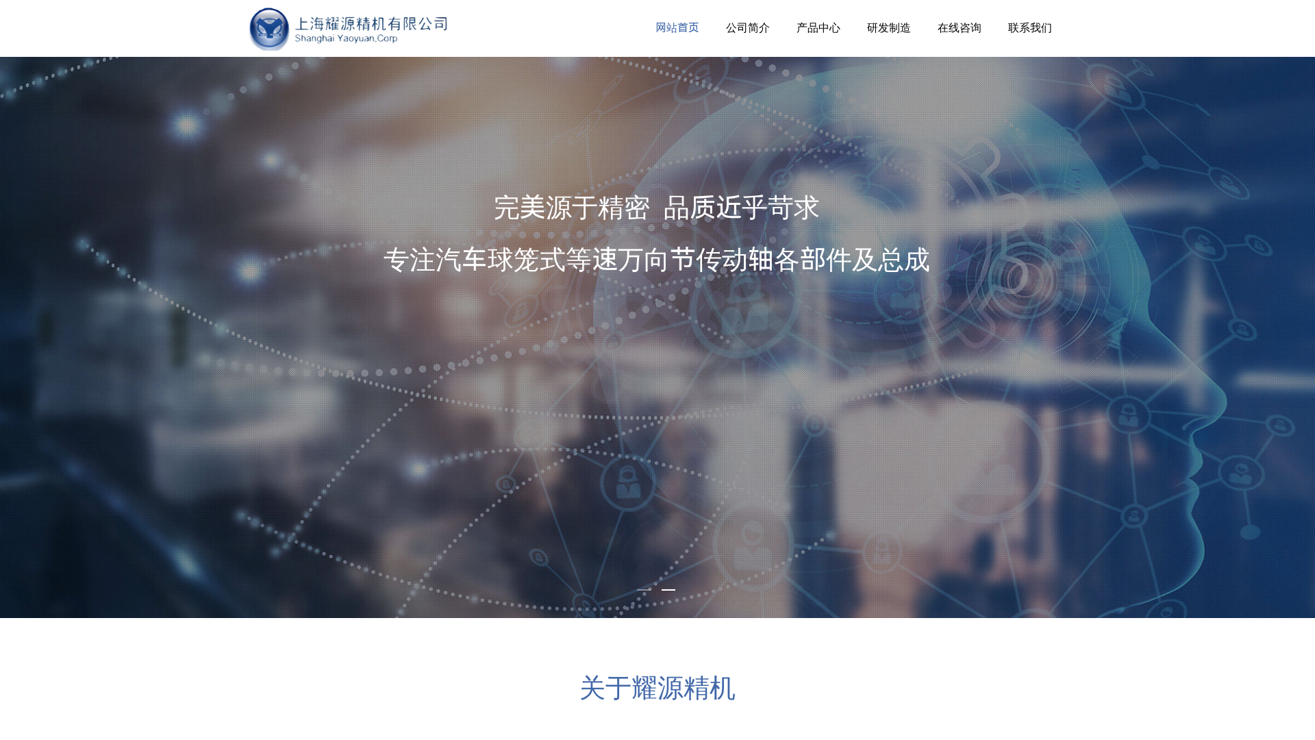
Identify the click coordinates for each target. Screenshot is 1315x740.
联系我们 (1030, 28)
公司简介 (748, 28)
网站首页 (677, 28)
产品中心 (818, 28)
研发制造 (889, 28)
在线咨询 (959, 28)
